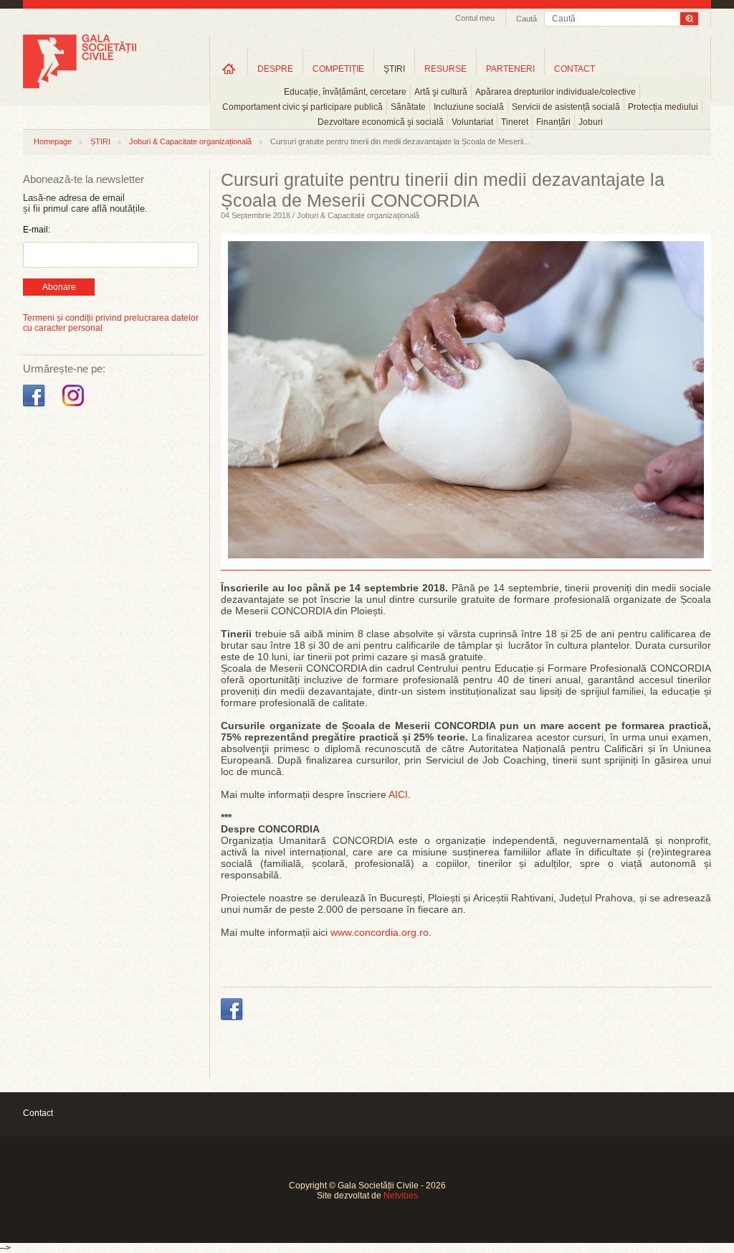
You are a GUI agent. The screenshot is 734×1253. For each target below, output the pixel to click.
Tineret (514, 122)
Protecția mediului (663, 107)
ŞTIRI (394, 69)
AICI (398, 794)
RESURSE (445, 69)
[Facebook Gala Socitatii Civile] (35, 407)
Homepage (53, 141)
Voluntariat (472, 122)
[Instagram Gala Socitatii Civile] (74, 407)
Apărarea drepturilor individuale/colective (555, 92)
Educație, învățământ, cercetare (345, 92)
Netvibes (400, 1196)
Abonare (59, 287)
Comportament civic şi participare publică (302, 107)
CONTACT (574, 69)
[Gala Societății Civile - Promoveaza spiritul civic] (79, 85)
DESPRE (275, 69)
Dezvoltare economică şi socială (381, 122)
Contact (38, 1113)
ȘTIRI (100, 141)
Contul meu (475, 18)
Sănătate (408, 107)
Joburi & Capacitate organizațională (190, 141)
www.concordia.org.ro (379, 932)
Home (228, 68)
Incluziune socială (469, 107)
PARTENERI (510, 69)
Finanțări (553, 122)
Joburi (590, 122)
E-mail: (36, 230)
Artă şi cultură (440, 92)
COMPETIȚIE (338, 69)
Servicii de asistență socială (566, 107)
